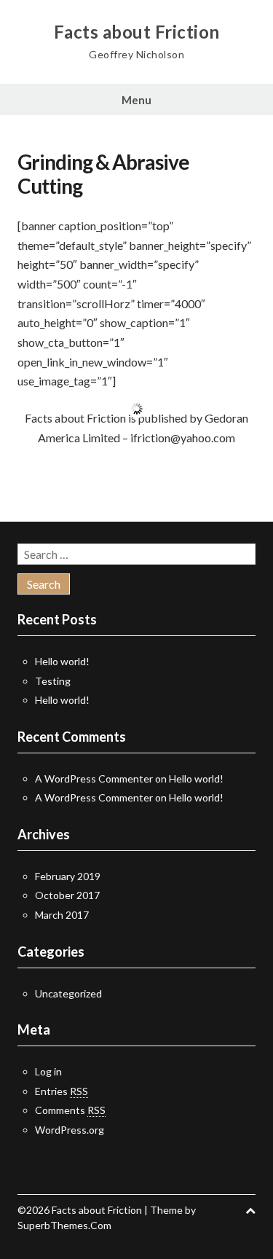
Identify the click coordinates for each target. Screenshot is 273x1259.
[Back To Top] (250, 1209)
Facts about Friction (137, 32)
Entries (61, 1091)
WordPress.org (69, 1129)
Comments (70, 1110)
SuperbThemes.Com (64, 1225)
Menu (136, 99)
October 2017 (67, 895)
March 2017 (62, 915)
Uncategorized (68, 993)
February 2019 (67, 876)
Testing (53, 681)
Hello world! (62, 661)
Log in (48, 1071)
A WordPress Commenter (94, 778)
